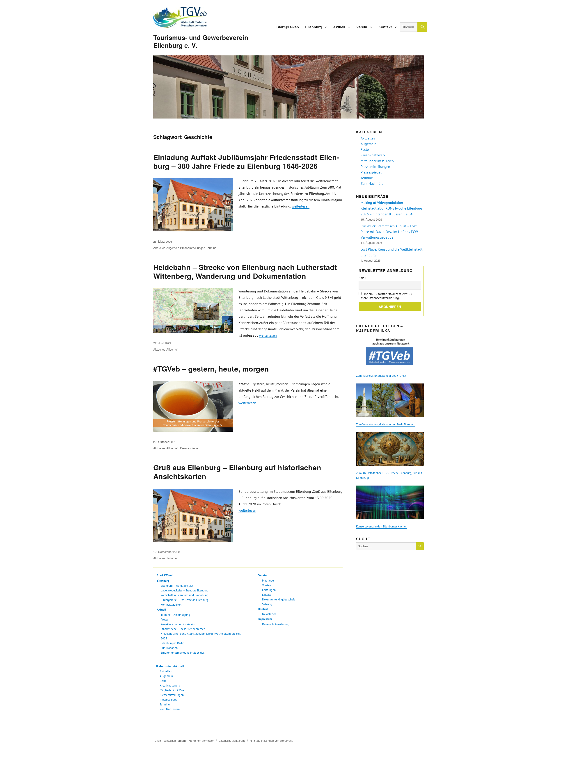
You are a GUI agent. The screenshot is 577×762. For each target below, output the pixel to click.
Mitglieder (268, 580)
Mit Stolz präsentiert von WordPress (271, 741)
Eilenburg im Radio (172, 643)
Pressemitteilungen (192, 248)
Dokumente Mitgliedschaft (278, 599)
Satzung (267, 604)
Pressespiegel (189, 448)
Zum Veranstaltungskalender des (381, 376)
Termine (211, 248)
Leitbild (266, 595)
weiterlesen (300, 206)
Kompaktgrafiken (171, 605)
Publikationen (169, 648)
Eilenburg (313, 27)
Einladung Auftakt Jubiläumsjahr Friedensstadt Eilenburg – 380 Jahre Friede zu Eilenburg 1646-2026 (246, 161)
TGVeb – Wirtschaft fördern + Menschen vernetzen (183, 741)
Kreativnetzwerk (170, 685)
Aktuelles (159, 248)
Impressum (265, 619)
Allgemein (172, 248)
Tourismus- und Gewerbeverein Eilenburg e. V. (200, 41)
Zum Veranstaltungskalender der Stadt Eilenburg (385, 424)
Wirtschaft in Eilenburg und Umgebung (184, 595)
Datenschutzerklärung (275, 624)
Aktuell (339, 27)
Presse (165, 619)
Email (362, 278)
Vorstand (267, 585)
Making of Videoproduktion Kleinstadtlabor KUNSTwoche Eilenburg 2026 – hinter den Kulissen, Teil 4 (391, 208)
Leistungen (269, 590)
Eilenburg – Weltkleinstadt (177, 586)
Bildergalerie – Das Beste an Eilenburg (184, 600)
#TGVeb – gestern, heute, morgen (211, 368)
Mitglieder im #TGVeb (173, 690)
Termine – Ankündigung (175, 615)
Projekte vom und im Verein (178, 624)
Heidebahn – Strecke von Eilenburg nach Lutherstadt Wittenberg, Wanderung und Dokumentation (245, 271)
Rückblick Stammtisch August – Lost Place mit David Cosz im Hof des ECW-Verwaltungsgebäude (390, 232)
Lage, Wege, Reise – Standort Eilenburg (184, 590)
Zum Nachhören (170, 709)
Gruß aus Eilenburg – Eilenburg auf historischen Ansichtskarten (237, 471)
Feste (163, 681)
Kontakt (385, 27)
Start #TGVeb (288, 27)
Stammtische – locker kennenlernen (183, 629)
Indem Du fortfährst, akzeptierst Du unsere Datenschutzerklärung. (385, 296)
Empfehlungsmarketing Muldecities (182, 653)
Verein (361, 27)
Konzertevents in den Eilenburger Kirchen (381, 526)
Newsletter (269, 614)
